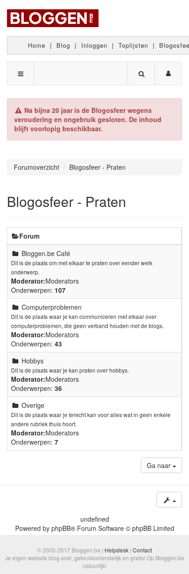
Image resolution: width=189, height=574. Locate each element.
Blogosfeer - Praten (66, 201)
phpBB (61, 528)
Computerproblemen (52, 307)
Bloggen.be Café (46, 253)
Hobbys (33, 360)
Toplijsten (133, 45)
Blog (63, 45)
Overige (33, 405)
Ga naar (159, 465)
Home (36, 45)
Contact (142, 550)
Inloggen (94, 45)
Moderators (62, 280)
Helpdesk (116, 550)
